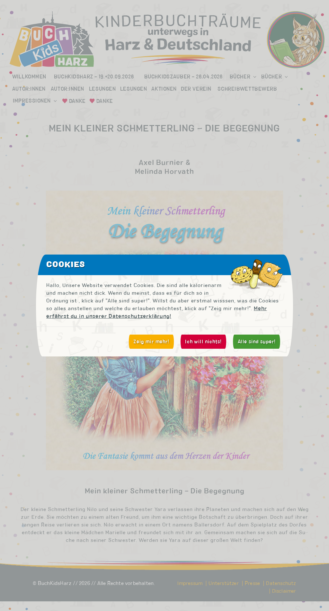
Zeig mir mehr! (151, 341)
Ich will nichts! (203, 341)
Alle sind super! (257, 341)
